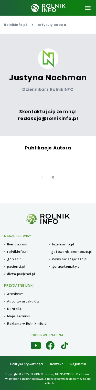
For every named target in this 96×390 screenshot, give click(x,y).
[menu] (88, 8)
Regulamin (78, 364)
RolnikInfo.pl (15, 25)
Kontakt (56, 364)
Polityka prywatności (26, 364)
